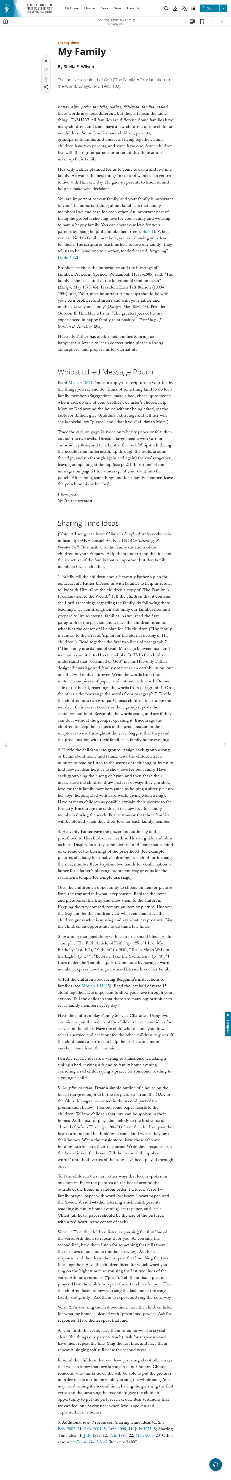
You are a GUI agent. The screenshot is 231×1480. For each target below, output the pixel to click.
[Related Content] (212, 21)
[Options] (221, 21)
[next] (224, 744)
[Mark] (46, 70)
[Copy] (46, 79)
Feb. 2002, (67, 1429)
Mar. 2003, (145, 1435)
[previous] (6, 744)
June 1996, (117, 1429)
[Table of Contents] (5, 21)
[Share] (46, 87)
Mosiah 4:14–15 (95, 986)
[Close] (46, 61)
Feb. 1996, (118, 1435)
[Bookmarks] (202, 21)
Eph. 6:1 (146, 231)
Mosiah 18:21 (80, 383)
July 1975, (143, 1429)
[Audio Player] (215, 1464)
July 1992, (93, 1435)
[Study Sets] (192, 21)
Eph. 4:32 (68, 257)
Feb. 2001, (93, 1429)
